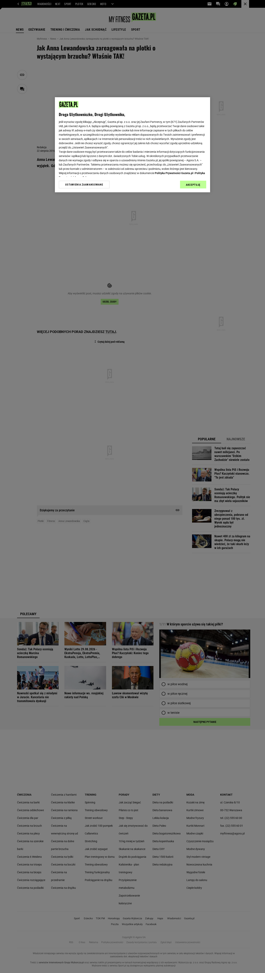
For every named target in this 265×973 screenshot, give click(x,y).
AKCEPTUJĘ (193, 184)
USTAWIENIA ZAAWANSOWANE (84, 184)
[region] (132, 144)
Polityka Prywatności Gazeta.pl (174, 173)
